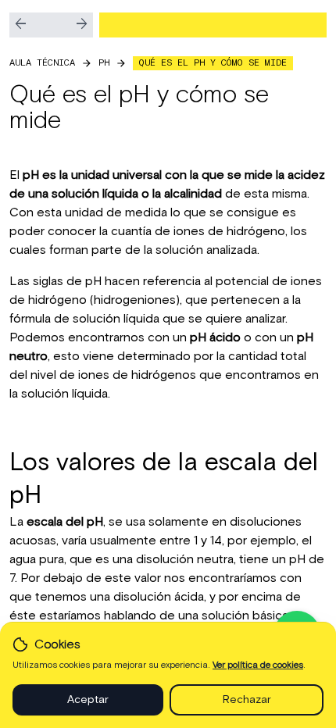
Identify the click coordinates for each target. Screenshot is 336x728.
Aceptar (88, 699)
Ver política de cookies (258, 665)
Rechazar (247, 699)
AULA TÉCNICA (42, 63)
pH (103, 63)
